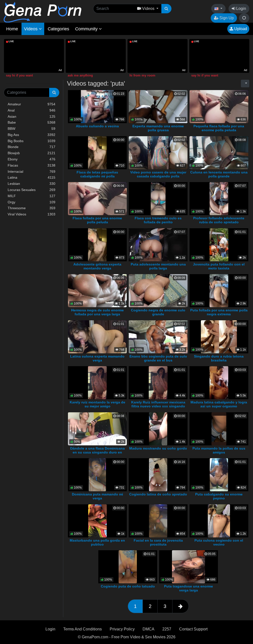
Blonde (31, 147)
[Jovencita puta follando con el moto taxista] (219, 244)
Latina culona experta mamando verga (97, 358)
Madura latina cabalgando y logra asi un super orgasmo (218, 404)
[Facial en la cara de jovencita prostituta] (158, 520)
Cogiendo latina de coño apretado (158, 494)
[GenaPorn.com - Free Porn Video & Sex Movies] (42, 12)
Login (240, 8)
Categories (58, 28)
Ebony (31, 159)
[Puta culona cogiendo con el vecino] (219, 520)
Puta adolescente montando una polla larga (158, 266)
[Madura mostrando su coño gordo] (158, 428)
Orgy (31, 202)
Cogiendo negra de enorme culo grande (158, 312)
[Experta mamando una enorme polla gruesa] (158, 106)
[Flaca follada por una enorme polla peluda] (97, 198)
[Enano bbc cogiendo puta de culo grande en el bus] (162, 336)
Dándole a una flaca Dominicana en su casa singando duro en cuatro (97, 452)
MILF (31, 196)
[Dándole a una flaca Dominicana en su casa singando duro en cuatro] (97, 428)
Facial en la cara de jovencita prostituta (158, 542)
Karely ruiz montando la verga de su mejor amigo (97, 404)
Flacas (31, 165)
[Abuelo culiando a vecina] (97, 106)
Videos (31, 28)
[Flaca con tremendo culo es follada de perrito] (158, 198)
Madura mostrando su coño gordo (158, 448)
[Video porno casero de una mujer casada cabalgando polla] (158, 152)
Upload (240, 29)
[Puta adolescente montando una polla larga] (158, 244)
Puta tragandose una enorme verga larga (188, 588)
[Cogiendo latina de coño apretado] (158, 475)
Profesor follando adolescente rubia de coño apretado (218, 220)
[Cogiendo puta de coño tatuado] (128, 567)
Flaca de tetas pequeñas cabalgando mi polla (97, 174)
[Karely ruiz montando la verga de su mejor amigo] (97, 382)
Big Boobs (31, 141)
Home (12, 28)
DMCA (148, 629)
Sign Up (226, 18)
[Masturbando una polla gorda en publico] (97, 520)
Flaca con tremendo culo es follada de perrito (158, 220)
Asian (31, 116)
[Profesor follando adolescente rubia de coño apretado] (219, 198)
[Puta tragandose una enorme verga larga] (188, 567)
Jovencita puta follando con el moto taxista (219, 266)
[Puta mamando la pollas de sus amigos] (218, 428)
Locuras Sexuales (31, 190)
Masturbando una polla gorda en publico (97, 542)
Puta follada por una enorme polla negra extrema (219, 312)
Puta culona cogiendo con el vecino (218, 542)
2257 (166, 629)
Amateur (31, 104)
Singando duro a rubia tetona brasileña (219, 358)
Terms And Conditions (82, 629)
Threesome (31, 208)
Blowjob (31, 153)
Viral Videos (31, 214)
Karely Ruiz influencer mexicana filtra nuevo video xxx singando (158, 404)
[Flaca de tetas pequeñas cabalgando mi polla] (97, 152)
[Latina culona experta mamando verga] (97, 336)
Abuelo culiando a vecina (97, 126)
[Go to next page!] (180, 606)
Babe (31, 122)
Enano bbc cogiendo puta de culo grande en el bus (158, 358)
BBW (31, 129)
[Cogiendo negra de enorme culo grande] (158, 290)
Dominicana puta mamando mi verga (97, 496)
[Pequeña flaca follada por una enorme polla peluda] (219, 106)
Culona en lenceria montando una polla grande (219, 174)
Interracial (31, 171)
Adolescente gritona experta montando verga (97, 266)
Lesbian (31, 184)
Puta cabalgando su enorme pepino (219, 496)
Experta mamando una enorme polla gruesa (158, 128)
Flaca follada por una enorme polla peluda (97, 220)
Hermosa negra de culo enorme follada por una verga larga (97, 312)
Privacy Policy (122, 629)
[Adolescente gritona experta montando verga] (97, 244)
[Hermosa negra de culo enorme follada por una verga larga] (97, 290)
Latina (31, 177)
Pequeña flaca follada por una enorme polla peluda (218, 128)
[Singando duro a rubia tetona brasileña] (219, 336)
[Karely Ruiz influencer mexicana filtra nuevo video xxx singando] (158, 382)
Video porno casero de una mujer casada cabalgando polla (158, 174)
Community (87, 28)
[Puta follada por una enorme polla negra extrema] (219, 290)
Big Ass (31, 135)
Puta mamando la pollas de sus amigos (218, 450)
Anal (31, 110)
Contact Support (193, 629)
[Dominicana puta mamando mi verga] (97, 475)
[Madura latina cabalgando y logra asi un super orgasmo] (219, 382)
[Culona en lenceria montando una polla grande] (219, 152)
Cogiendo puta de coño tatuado (128, 586)
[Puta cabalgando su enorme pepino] (219, 475)
